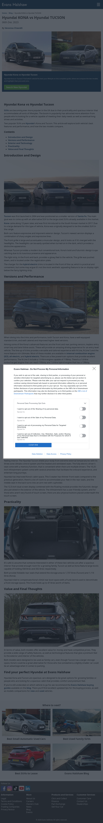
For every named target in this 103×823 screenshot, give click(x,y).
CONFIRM (33, 445)
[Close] (95, 369)
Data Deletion (37, 454)
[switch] (82, 408)
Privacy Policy (65, 454)
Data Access (51, 454)
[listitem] (51, 403)
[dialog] (51, 411)
